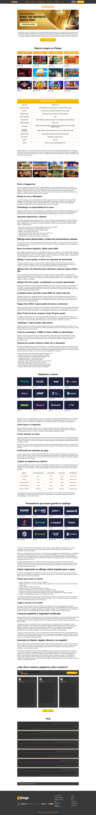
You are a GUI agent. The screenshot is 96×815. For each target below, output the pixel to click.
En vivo (39, 52)
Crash (55, 52)
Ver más (48, 710)
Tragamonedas (70, 52)
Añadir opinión (72, 672)
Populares (24, 52)
